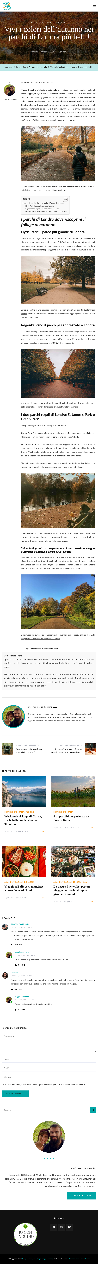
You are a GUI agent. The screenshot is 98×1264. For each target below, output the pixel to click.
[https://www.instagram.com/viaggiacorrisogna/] (61, 1227)
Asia (6, 882)
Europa (48, 23)
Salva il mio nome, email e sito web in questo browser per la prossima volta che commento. (45, 1085)
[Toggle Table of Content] (64, 199)
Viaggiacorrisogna (10, 99)
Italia (21, 812)
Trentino (30, 812)
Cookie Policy (85, 1259)
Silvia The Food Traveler (20, 924)
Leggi (38, 832)
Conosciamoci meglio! (81, 1195)
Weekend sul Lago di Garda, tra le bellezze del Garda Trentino (23, 820)
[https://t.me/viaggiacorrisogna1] (69, 1227)
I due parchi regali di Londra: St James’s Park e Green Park (46, 212)
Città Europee (35, 649)
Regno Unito (59, 23)
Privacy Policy (74, 1259)
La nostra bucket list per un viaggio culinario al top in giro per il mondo (71, 890)
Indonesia (29, 882)
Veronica (14, 973)
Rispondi (18, 944)
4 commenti (62, 52)
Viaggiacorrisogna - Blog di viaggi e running (37, 1259)
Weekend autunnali (50, 649)
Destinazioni (37, 23)
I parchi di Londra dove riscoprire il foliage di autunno (43, 203)
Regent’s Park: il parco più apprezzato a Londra (42, 209)
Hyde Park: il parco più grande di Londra (39, 206)
